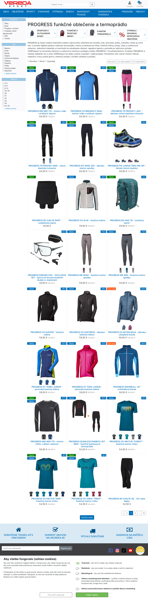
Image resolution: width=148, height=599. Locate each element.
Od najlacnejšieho (124, 62)
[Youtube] (130, 550)
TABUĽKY (140, 11)
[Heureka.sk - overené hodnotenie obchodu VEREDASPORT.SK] (140, 550)
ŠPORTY (30, 11)
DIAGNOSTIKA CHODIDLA (105, 13)
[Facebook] (111, 550)
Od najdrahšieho (139, 62)
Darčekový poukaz (83, 13)
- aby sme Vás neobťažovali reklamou (101, 573)
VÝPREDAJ (57, 11)
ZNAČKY (70, 11)
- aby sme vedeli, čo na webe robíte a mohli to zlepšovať (107, 568)
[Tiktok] (124, 550)
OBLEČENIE (18, 11)
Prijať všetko (92, 595)
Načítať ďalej (87, 517)
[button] (140, 4)
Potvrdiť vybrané (56, 595)
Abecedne (112, 62)
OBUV (6, 11)
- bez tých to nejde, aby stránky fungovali (101, 563)
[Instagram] (117, 550)
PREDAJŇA (127, 11)
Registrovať (66, 548)
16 (144, 513)
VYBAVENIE (43, 11)
